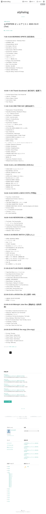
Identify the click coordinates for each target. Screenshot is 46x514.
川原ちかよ (30, 234)
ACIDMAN (8, 42)
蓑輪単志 (32, 304)
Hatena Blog (22, 511)
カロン (14, 55)
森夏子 (38, 90)
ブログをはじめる (10, 445)
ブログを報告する (27, 511)
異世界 (11, 238)
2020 (9, 493)
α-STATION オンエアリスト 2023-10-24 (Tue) (14, 380)
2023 (9, 472)
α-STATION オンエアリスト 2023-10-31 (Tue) (21, 25)
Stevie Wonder (9, 281)
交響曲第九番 (21, 256)
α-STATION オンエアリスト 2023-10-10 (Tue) (14, 390)
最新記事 (26, 440)
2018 (9, 497)
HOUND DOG (9, 130)
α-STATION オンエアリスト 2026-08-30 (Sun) (31, 447)
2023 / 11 (10, 475)
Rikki (13, 312)
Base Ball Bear (9, 170)
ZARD (13, 128)
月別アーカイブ (10, 463)
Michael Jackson (10, 139)
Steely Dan (8, 312)
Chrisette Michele (10, 44)
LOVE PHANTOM (12, 213)
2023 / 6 (10, 480)
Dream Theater (9, 335)
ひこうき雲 (16, 178)
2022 (9, 488)
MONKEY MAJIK (10, 181)
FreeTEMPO (9, 62)
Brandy (15, 226)
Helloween (8, 230)
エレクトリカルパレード (26, 142)
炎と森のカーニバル (20, 137)
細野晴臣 (8, 279)
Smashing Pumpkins (12, 135)
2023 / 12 (10, 473)
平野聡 (33, 193)
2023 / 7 (10, 479)
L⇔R (7, 209)
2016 (9, 501)
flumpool (8, 174)
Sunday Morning (15, 119)
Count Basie (9, 274)
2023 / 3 (10, 484)
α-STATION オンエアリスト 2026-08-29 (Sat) (31, 450)
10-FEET (8, 244)
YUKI (7, 57)
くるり (7, 113)
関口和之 (8, 66)
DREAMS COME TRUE (11, 153)
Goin (19, 318)
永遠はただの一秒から (18, 176)
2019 (9, 495)
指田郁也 (8, 187)
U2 (6, 126)
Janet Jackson (9, 100)
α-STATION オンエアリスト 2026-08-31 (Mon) (31, 443)
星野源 (7, 238)
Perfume (8, 251)
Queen (18, 288)
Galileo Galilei (9, 169)
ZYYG (7, 128)
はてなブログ (9, 443)
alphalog (23, 12)
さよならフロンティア (18, 169)
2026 (9, 466)
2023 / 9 (10, 477)
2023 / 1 (10, 486)
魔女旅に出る (14, 58)
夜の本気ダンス (9, 246)
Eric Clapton (9, 46)
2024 (9, 470)
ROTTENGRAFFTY (10, 247)
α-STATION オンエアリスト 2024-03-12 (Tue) (14, 376)
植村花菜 (8, 185)
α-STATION (7, 30)
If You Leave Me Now (15, 60)
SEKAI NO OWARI (10, 137)
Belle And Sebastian (10, 68)
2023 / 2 (10, 485)
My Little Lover (9, 178)
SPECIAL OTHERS (10, 172)
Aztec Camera (9, 49)
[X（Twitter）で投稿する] (10, 352)
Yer (13, 321)
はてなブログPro (10, 449)
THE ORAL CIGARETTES (12, 202)
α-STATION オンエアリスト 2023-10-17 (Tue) (14, 385)
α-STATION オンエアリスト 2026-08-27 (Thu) (31, 457)
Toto (7, 102)
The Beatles (9, 321)
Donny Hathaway (10, 318)
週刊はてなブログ (10, 447)
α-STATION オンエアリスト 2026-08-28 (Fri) (31, 454)
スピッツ (8, 58)
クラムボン (8, 124)
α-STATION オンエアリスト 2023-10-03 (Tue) (14, 394)
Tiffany (24, 111)
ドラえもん (12, 300)
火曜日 (11, 30)
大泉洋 (7, 255)
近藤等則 (8, 298)
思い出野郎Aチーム (10, 264)
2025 (9, 468)
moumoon (8, 55)
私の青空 (13, 66)
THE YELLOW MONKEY (11, 260)
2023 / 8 (10, 478)
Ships (16, 69)
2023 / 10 (10, 476)
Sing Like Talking (10, 71)
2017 (9, 499)
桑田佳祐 (8, 183)
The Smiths (8, 221)
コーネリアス (9, 240)
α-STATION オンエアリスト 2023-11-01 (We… (16, 416)
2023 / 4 (10, 483)
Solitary (15, 335)
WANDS (18, 128)
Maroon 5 (8, 119)
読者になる (43, 4)
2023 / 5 (10, 482)
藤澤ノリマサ (9, 256)
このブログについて (10, 435)
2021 (9, 490)
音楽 (28, 466)
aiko (7, 242)
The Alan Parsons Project (12, 94)
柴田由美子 (30, 106)
